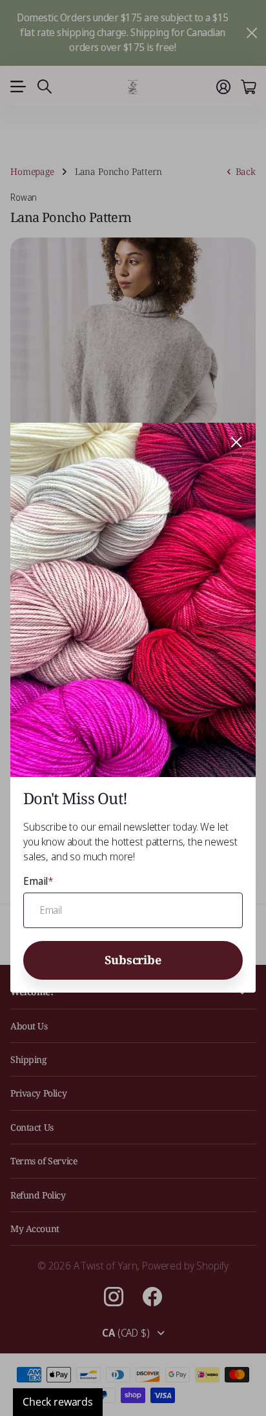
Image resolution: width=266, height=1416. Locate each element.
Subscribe (133, 959)
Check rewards (58, 1402)
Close (236, 442)
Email (38, 882)
